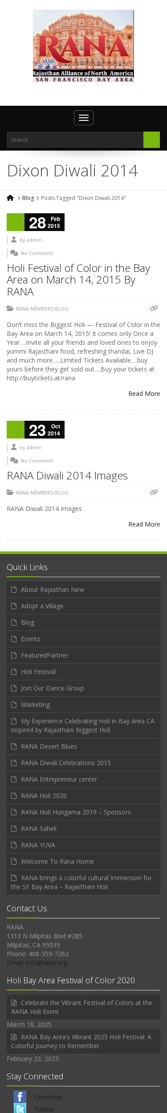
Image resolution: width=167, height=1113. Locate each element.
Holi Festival (38, 671)
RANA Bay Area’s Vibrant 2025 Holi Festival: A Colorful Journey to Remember (81, 1041)
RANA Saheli (39, 828)
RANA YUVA (38, 845)
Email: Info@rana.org (37, 962)
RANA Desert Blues (49, 746)
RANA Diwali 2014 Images (67, 475)
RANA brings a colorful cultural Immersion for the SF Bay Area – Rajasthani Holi (81, 882)
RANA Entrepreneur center (59, 779)
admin (34, 239)
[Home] (11, 198)
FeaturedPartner (44, 655)
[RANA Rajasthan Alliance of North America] (83, 45)
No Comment (37, 253)
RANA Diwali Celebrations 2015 (66, 762)
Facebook (48, 1097)
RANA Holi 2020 (44, 795)
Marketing (35, 704)
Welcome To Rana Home (57, 861)
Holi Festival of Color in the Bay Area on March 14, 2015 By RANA (78, 279)
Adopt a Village (42, 606)
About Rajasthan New (52, 589)
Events (30, 638)
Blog (28, 198)
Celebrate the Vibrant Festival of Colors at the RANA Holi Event (81, 1007)
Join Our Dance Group (52, 688)
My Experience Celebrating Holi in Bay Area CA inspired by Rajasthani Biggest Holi (83, 725)
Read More (144, 393)
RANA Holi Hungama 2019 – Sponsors (76, 812)
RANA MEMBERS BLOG (42, 308)
